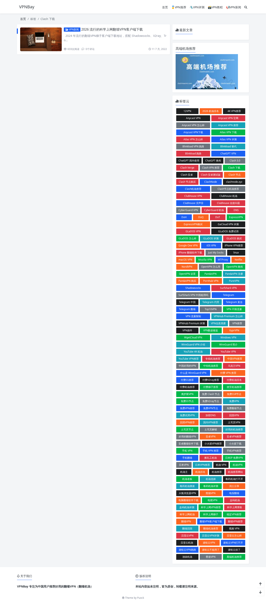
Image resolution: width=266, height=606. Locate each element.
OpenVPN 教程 (234, 266)
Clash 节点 (235, 174)
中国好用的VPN (187, 366)
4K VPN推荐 (234, 111)
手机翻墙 (187, 457)
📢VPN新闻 (233, 7)
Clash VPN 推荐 (210, 167)
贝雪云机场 (187, 542)
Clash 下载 (234, 167)
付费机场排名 (234, 380)
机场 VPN (221, 465)
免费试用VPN (187, 415)
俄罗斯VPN (187, 394)
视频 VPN (234, 528)
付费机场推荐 (187, 387)
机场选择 (211, 479)
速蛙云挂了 (234, 549)
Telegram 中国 (187, 302)
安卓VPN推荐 (234, 436)
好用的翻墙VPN (187, 436)
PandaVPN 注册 (234, 274)
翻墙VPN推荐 (235, 521)
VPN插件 (187, 330)
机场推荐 (217, 472)
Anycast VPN (193, 118)
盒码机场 (235, 500)
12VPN (187, 111)
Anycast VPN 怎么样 (193, 125)
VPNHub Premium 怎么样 (228, 316)
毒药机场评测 (210, 486)
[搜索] (246, 7)
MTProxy (223, 259)
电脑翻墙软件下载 (188, 500)
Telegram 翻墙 (187, 309)
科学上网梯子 (210, 514)
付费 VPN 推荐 (228, 373)
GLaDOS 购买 (234, 238)
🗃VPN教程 (215, 7)
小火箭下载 (235, 443)
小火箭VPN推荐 (213, 443)
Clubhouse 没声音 (193, 203)
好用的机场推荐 (234, 429)
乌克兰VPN (234, 366)
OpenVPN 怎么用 (210, 266)
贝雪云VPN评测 (210, 535)
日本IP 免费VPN (234, 457)
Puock (140, 598)
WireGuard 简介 (228, 344)
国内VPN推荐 (210, 422)
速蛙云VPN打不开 (233, 542)
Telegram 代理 (210, 302)
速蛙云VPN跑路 (187, 549)
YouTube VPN (228, 351)
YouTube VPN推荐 (189, 358)
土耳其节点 (187, 429)
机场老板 (187, 479)
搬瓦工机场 (210, 457)
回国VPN (234, 415)
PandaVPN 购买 (187, 281)
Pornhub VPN (210, 281)
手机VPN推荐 (234, 450)
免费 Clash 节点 (211, 394)
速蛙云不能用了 (210, 549)
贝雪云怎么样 (234, 535)
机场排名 (200, 472)
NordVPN (187, 266)
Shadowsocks (193, 288)
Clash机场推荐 (193, 189)
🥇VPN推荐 (178, 7)
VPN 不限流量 (234, 309)
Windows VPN (228, 337)
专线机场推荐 (212, 358)
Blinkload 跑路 (193, 153)
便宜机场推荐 (234, 387)
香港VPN (211, 557)
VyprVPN (234, 330)
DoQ (200, 217)
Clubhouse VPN (193, 196)
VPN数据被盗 (210, 330)
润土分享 (234, 486)
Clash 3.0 (235, 160)
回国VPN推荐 (187, 422)
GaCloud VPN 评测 (228, 224)
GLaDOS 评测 (211, 238)
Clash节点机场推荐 (228, 189)
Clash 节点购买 (187, 182)
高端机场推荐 (234, 557)
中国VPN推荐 (234, 358)
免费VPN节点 (210, 408)
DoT (217, 217)
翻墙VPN (186, 521)
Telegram (228, 295)
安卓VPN (211, 436)
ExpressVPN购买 (193, 224)
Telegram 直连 (234, 302)
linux (236, 252)
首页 (165, 7)
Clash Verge (187, 167)
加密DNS (211, 415)
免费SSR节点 (234, 394)
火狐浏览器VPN (187, 493)
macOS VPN (185, 259)
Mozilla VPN (205, 259)
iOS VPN (211, 245)
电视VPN (212, 500)
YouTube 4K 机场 (193, 351)
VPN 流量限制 (193, 316)
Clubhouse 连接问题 (228, 203)
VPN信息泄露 (218, 323)
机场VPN (238, 465)
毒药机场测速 (187, 486)
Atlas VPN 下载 (228, 132)
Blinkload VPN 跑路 (193, 146)
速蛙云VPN (209, 542)
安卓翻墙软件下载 (188, 443)
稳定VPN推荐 (234, 514)
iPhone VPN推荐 (234, 245)
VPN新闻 (73, 29)
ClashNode (210, 182)
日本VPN (184, 465)
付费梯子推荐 (210, 387)
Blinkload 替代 (228, 146)
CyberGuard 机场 (214, 210)
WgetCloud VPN (193, 337)
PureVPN (234, 281)
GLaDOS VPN (193, 231)
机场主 (184, 472)
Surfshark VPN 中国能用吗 (193, 295)
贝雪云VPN (187, 535)
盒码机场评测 (186, 507)
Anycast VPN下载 (193, 132)
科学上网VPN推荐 (211, 507)
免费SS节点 (187, 401)
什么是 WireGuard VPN (193, 373)
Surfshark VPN (228, 288)
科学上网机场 (187, 514)
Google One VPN (188, 245)
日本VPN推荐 (202, 465)
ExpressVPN (236, 217)
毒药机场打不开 (234, 479)
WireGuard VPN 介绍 (193, 344)
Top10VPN (211, 309)
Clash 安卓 (187, 174)
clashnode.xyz (234, 182)
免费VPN (234, 401)
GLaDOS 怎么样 (187, 238)
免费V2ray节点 (210, 401)
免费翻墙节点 (234, 408)
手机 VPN (187, 450)
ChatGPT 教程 (213, 160)
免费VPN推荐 (187, 408)
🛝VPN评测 (197, 7)
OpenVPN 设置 (187, 274)
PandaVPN (210, 274)
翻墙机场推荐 (210, 528)
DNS (236, 210)
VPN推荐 (237, 323)
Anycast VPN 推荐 (228, 125)
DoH (184, 217)
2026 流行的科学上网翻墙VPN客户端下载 (112, 29)
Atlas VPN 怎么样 (193, 139)
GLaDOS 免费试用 (228, 231)
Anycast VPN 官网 (228, 118)
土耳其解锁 (210, 429)
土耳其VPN (234, 422)
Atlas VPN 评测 (228, 139)
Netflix (238, 259)
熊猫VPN (211, 493)
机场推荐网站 (235, 472)
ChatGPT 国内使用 (189, 160)
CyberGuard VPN (188, 210)
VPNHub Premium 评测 (192, 323)
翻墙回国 (187, 528)
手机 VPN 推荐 (211, 450)
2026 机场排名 (210, 111)
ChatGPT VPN (228, 153)
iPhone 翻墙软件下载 (190, 252)
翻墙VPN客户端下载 (211, 521)
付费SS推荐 (187, 380)
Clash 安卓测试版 (210, 174)
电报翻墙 (234, 493)
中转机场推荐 (210, 366)
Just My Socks (216, 252)
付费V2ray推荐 (210, 380)
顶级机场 (187, 557)
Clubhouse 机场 (228, 196)
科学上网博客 (234, 507)
